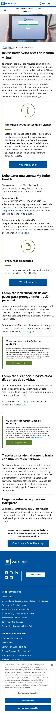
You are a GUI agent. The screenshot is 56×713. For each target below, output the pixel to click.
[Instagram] (12, 573)
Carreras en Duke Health (12, 647)
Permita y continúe (19, 363)
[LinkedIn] (17, 573)
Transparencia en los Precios (14, 617)
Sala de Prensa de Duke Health (15, 651)
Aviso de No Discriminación (14, 605)
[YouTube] (12, 578)
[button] (42, 3)
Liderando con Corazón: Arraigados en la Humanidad (25, 601)
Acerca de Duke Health (12, 638)
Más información (36, 358)
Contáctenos (35, 574)
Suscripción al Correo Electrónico (16, 655)
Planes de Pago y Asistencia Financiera (19, 613)
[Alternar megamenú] (49, 3)
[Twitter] (7, 578)
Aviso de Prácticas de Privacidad (16, 609)
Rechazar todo (28, 700)
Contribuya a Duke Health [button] (26, 543)
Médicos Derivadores (11, 659)
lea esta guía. (20, 404)
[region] (28, 687)
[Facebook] (7, 573)
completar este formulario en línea (19, 210)
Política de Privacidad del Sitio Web (17, 626)
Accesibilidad (8, 596)
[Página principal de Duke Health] (7, 4)
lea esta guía (27, 331)
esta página (23, 232)
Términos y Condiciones (12, 622)
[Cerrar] (52, 665)
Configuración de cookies (28, 693)
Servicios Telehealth (26, 47)
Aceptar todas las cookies (28, 708)
